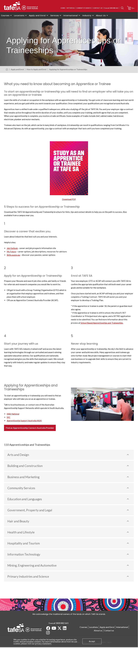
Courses (5, 15)
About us (98, 630)
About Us (101, 15)
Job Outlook (12, 248)
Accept (92, 641)
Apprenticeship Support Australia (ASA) (24, 420)
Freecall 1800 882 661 (111, 8)
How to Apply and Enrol (36, 69)
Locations (19, 15)
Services (55, 15)
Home (63, 8)
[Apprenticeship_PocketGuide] (69, 168)
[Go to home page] (7, 69)
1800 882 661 (62, 623)
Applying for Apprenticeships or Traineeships (68, 69)
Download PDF (69, 199)
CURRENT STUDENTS (83, 8)
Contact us (97, 8)
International (70, 15)
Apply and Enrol (37, 15)
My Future (11, 251)
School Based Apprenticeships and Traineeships (102, 323)
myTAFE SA (71, 8)
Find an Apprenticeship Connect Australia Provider (30, 428)
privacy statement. (43, 643)
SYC (8, 417)
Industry (87, 15)
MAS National (13, 414)
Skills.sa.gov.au (13, 255)
